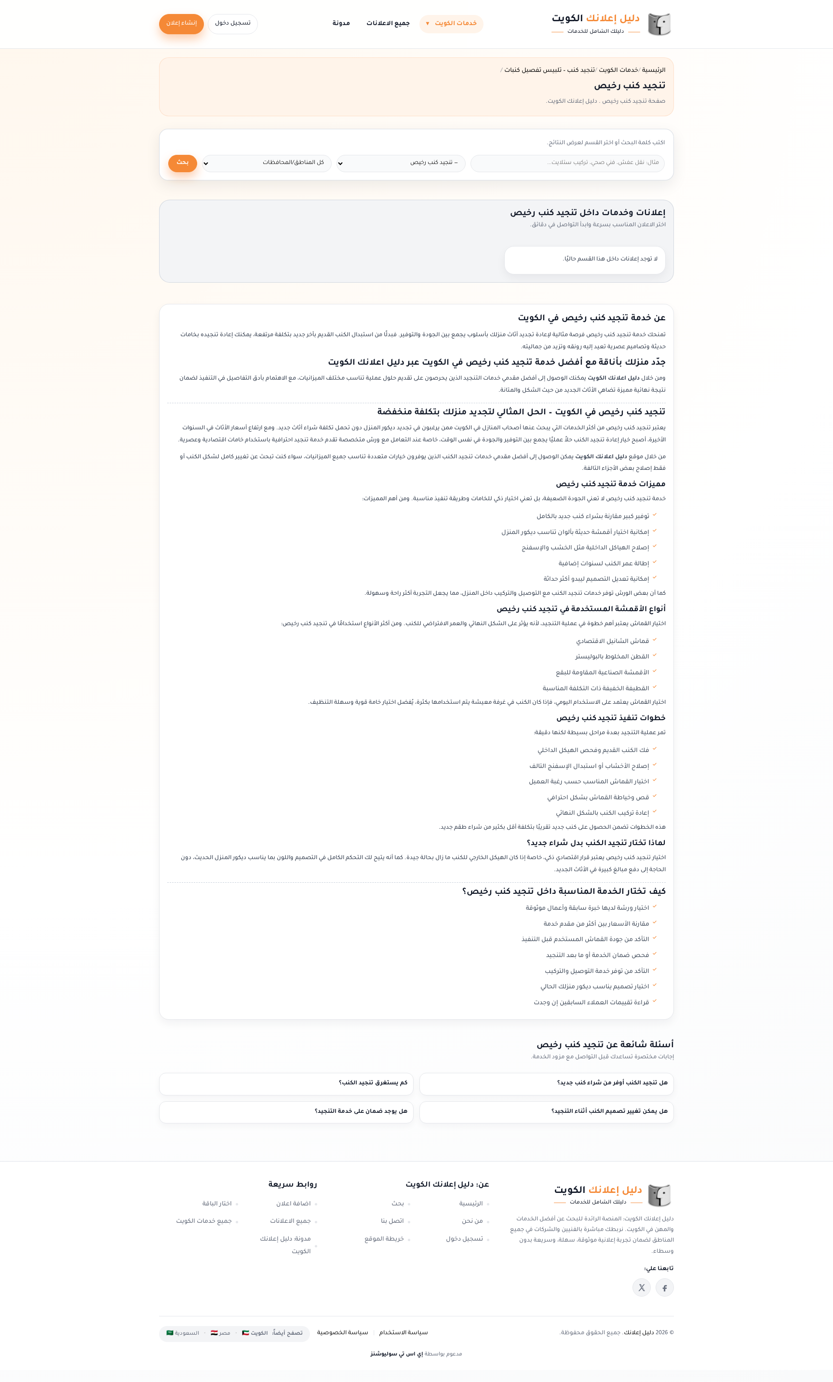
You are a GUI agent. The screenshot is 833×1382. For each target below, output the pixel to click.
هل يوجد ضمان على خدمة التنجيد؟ (361, 1112)
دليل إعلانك (639, 1333)
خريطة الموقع (384, 1239)
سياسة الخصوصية (342, 1333)
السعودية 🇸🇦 (182, 1334)
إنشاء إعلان (181, 24)
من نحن (472, 1221)
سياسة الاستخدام (403, 1333)
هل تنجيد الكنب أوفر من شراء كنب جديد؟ (612, 1084)
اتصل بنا (392, 1221)
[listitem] (665, 1287)
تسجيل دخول (233, 24)
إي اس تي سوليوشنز (397, 1354)
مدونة (341, 24)
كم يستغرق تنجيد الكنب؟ (373, 1084)
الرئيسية (471, 1204)
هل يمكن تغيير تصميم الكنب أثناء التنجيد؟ (609, 1112)
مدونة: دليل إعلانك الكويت (285, 1246)
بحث (182, 163)
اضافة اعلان (293, 1204)
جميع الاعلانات (388, 24)
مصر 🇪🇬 (220, 1334)
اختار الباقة (217, 1204)
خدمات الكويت (451, 24)
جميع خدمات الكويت (204, 1221)
